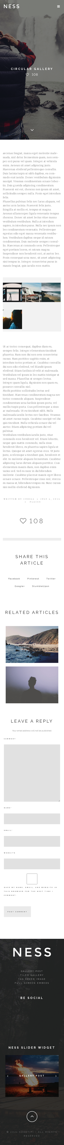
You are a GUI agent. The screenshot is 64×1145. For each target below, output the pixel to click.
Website (10, 853)
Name (8, 808)
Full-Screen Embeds (32, 983)
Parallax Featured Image (32, 683)
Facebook (14, 578)
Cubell (29, 499)
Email (8, 830)
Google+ (20, 586)
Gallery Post (32, 971)
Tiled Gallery (32, 975)
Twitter (51, 578)
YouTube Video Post (32, 643)
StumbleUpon (40, 586)
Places (35, 502)
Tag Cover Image (32, 979)
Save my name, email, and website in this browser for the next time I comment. (30, 891)
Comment (10, 739)
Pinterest (33, 578)
